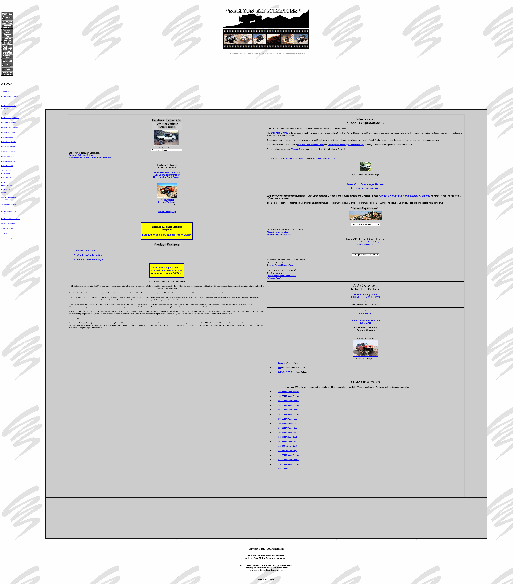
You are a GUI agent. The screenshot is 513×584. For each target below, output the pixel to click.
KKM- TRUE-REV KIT (84, 250)
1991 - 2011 (365, 323)
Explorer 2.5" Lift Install (8, 146)
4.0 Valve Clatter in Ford (8, 223)
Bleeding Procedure (6, 185)
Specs (280, 363)
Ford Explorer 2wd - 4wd (8, 190)
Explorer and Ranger (6, 226)
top (266, 579)
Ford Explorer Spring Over (8, 211)
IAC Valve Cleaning (6, 238)
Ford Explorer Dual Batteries (9, 101)
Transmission (5, 91)
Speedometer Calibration (8, 151)
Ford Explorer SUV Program (365, 297)
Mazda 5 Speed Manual (7, 89)
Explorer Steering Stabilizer (8, 142)
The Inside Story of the (365, 294)
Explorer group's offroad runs (279, 235)
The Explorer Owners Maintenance (282, 276)
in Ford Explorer (5, 173)
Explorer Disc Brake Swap (8, 161)
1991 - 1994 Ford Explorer (8, 197)
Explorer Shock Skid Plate (8, 122)
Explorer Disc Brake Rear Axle (9, 127)
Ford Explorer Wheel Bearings (9, 96)
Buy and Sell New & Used (81, 155)
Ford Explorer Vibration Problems (10, 219)
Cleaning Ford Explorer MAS (9, 113)
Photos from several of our (278, 232)
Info (279, 368)
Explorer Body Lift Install (8, 132)
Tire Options (4, 199)
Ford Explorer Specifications (365, 320)
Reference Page (273, 278)
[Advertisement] (266, 81)
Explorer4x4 (365, 313)
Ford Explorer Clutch (7, 182)
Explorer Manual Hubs (7, 166)
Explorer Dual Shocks (7, 137)
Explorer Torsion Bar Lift (8, 156)
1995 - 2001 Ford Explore (8, 204)
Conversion (4, 192)
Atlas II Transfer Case (7, 170)
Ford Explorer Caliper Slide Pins (10, 118)
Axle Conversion (5, 214)
